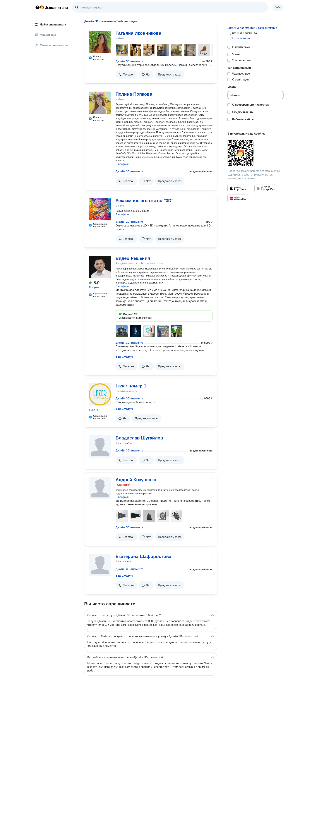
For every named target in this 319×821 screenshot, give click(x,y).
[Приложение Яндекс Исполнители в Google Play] (265, 188)
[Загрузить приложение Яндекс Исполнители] (255, 153)
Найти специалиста (53, 24)
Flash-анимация (240, 38)
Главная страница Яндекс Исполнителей (51, 7)
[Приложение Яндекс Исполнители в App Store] (238, 188)
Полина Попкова (134, 94)
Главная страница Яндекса (37, 7)
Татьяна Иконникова (138, 33)
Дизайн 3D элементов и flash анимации (252, 27)
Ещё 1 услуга (124, 356)
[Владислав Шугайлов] (100, 446)
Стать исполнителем (54, 45)
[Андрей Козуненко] (100, 488)
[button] (126, 75)
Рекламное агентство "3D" (144, 200)
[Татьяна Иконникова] (100, 42)
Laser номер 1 (131, 385)
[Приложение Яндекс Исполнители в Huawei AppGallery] (238, 198)
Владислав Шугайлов (139, 437)
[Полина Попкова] (100, 103)
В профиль (122, 164)
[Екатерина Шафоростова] (100, 565)
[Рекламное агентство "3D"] (100, 209)
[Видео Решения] (100, 267)
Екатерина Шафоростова (143, 556)
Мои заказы (48, 34)
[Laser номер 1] (100, 394)
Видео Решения (133, 258)
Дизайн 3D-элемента (129, 61)
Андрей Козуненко (136, 479)
